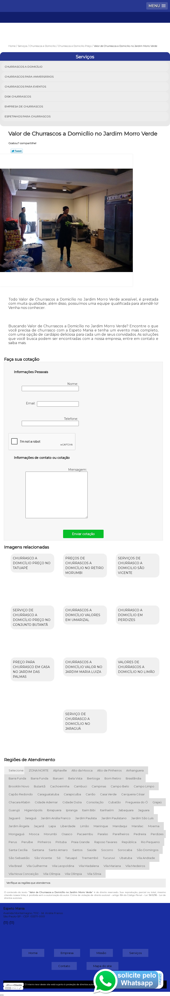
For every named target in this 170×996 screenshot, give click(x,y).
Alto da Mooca (82, 770)
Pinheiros (44, 842)
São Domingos (147, 850)
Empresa (67, 953)
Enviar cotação (83, 534)
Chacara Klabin (19, 802)
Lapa (52, 826)
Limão (84, 826)
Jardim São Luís (142, 818)
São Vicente (43, 858)
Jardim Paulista (86, 818)
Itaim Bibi (88, 810)
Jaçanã (39, 826)
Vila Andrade (146, 858)
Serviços (85, 56)
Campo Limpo (144, 786)
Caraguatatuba (48, 794)
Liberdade (67, 826)
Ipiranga (71, 810)
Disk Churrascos (18, 96)
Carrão (90, 794)
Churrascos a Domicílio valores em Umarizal (82, 615)
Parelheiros (121, 834)
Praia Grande (80, 842)
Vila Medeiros (135, 866)
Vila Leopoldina (63, 866)
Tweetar (17, 151)
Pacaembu (85, 834)
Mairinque (101, 826)
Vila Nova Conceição (24, 874)
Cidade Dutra (72, 802)
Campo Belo (120, 786)
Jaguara (143, 810)
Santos (77, 850)
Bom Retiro (112, 778)
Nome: (73, 384)
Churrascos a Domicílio (23, 66)
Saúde (92, 850)
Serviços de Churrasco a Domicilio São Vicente (131, 565)
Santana (38, 850)
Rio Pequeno (150, 842)
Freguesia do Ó (137, 802)
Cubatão (114, 802)
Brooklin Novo (19, 786)
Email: (31, 403)
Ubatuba (126, 858)
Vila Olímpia (51, 874)
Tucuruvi (109, 858)
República (129, 842)
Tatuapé (71, 858)
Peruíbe (27, 842)
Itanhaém (107, 810)
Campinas (99, 786)
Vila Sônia (94, 874)
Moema (153, 826)
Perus (13, 842)
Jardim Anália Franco (56, 818)
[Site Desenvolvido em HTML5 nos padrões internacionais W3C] (13, 988)
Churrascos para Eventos (25, 86)
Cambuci (80, 786)
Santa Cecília (18, 850)
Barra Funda (17, 778)
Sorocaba (125, 850)
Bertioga (93, 778)
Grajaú (157, 802)
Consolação (95, 802)
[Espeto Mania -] (85, 25)
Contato (64, 966)
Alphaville (60, 770)
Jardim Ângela (19, 826)
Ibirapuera (54, 810)
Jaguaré (14, 818)
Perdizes (157, 834)
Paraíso (103, 834)
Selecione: (16, 770)
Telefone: (71, 419)
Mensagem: (78, 470)
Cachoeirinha (59, 786)
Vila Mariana (112, 866)
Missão (101, 953)
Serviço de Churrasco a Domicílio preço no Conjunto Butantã (31, 617)
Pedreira (140, 834)
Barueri (58, 778)
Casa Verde (108, 794)
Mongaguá (16, 834)
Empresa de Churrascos (24, 106)
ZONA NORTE (38, 770)
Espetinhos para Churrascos (27, 116)
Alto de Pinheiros (109, 770)
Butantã (39, 786)
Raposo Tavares (105, 842)
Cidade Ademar (46, 802)
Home (33, 953)
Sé (59, 858)
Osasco (67, 834)
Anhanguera (135, 770)
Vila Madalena (89, 866)
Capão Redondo (21, 794)
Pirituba (61, 842)
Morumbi (50, 834)
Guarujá (14, 810)
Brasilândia (133, 778)
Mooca (34, 834)
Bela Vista (75, 778)
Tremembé (90, 858)
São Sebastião (19, 858)
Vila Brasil (15, 866)
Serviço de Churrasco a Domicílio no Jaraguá (77, 721)
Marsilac (137, 826)
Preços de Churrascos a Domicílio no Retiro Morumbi (84, 565)
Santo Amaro (58, 850)
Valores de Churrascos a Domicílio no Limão (136, 667)
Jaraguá (30, 818)
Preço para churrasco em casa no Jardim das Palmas (31, 669)
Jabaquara (125, 810)
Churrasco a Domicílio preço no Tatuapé (31, 563)
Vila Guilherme (37, 866)
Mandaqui (120, 826)
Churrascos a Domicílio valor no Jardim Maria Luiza (83, 667)
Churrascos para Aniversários (29, 76)
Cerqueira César (133, 794)
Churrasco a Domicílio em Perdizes (130, 615)
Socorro (107, 850)
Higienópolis (33, 810)
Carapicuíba (72, 794)
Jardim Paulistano (114, 818)
